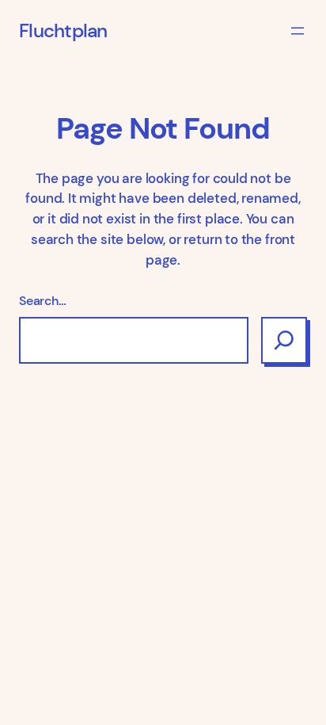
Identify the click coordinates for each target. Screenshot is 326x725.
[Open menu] (297, 30)
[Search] (284, 340)
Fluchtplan (63, 31)
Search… (42, 300)
